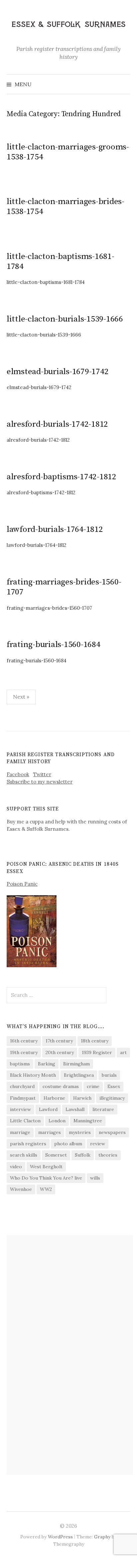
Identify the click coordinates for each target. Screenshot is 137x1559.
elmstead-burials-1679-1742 (57, 371)
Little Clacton (25, 1121)
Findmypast (23, 1098)
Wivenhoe (21, 1189)
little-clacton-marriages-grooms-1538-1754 (68, 152)
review (97, 1144)
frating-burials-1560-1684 (53, 644)
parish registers (28, 1144)
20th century (60, 1052)
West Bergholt (46, 1167)
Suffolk (82, 1155)
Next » (21, 696)
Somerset (56, 1155)
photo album (68, 1144)
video (16, 1167)
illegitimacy (112, 1098)
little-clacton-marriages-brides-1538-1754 (65, 206)
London (57, 1121)
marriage (20, 1132)
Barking (46, 1064)
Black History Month (33, 1075)
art (123, 1052)
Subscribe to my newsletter (39, 782)
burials (109, 1075)
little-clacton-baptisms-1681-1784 (60, 261)
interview (20, 1109)
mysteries (80, 1132)
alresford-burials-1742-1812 (57, 424)
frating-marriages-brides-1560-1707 (64, 587)
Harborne (54, 1098)
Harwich (82, 1098)
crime (93, 1086)
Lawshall (75, 1109)
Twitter (42, 774)
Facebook (18, 774)
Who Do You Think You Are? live (46, 1178)
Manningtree (87, 1121)
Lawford (48, 1109)
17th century (59, 1041)
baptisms (20, 1064)
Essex (113, 1086)
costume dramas (61, 1086)
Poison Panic (22, 884)
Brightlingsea (79, 1075)
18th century (94, 1041)
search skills (23, 1155)
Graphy (102, 1537)
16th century (24, 1041)
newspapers (112, 1132)
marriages (49, 1132)
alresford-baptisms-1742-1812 (61, 477)
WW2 (46, 1189)
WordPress (60, 1537)
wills (95, 1178)
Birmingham (76, 1064)
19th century (24, 1052)
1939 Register (97, 1052)
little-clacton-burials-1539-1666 (65, 319)
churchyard (22, 1086)
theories (107, 1155)
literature (103, 1109)
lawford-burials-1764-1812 (55, 529)
